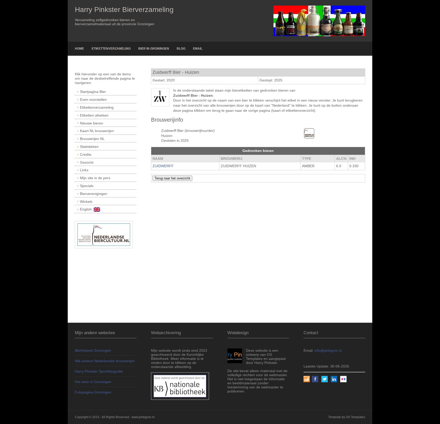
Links (84, 170)
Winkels (86, 202)
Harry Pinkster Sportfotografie (99, 371)
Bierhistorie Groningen (93, 350)
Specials (86, 186)
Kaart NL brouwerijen (97, 131)
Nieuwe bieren (91, 123)
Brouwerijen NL (92, 139)
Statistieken (89, 147)
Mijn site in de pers (95, 178)
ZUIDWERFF (163, 166)
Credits (85, 154)
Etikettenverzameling (111, 48)
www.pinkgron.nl (143, 417)
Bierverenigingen (93, 194)
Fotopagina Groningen (93, 392)
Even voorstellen (93, 99)
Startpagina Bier (93, 92)
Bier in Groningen (153, 48)
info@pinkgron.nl (328, 350)
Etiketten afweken (94, 115)
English (87, 209)
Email (197, 48)
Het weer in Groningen (93, 382)
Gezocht (86, 162)
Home (79, 48)
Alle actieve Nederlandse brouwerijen (105, 361)
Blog (181, 48)
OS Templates (355, 417)
